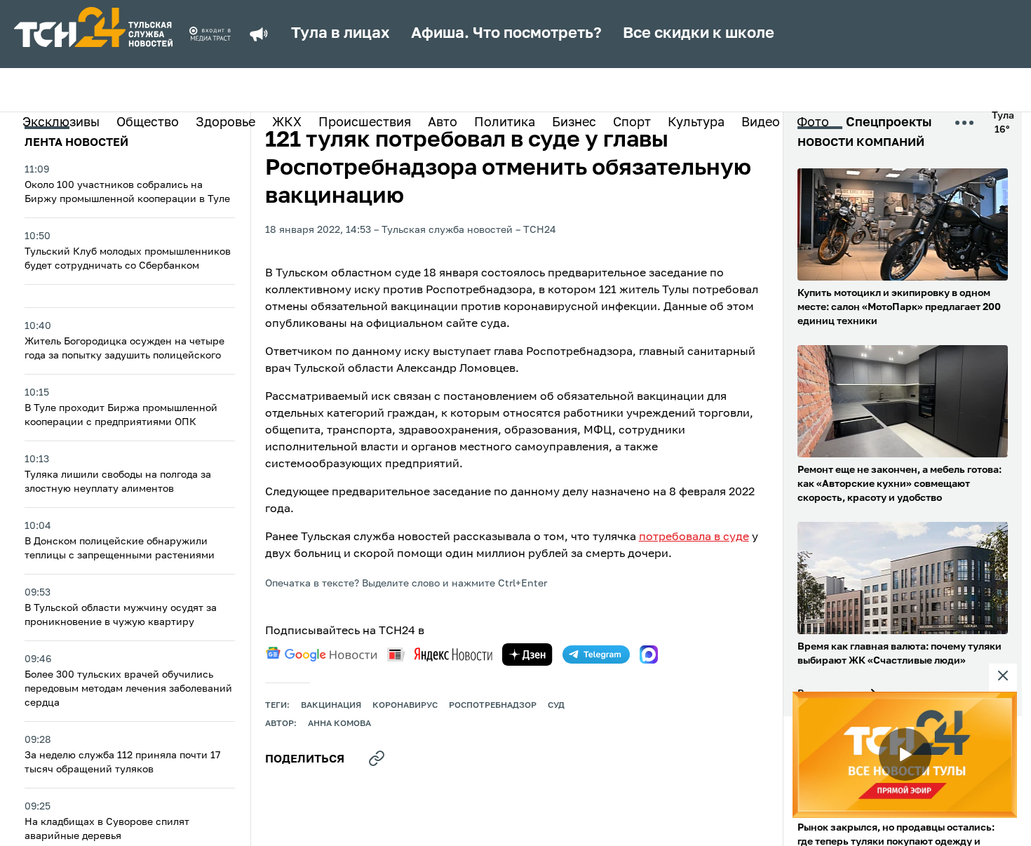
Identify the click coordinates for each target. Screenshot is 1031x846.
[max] (649, 654)
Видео (760, 122)
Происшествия (364, 122)
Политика (504, 122)
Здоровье (225, 122)
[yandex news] (439, 654)
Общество (147, 122)
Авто (442, 122)
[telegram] (596, 654)
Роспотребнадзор (493, 705)
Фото (813, 122)
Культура (696, 122)
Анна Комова (339, 724)
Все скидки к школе (698, 33)
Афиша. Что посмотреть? (506, 33)
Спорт (632, 122)
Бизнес (574, 122)
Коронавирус (405, 705)
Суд (556, 705)
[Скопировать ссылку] (376, 758)
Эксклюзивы (61, 122)
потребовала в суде (694, 537)
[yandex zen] (527, 654)
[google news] (321, 654)
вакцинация (331, 705)
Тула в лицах (340, 33)
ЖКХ (287, 122)
